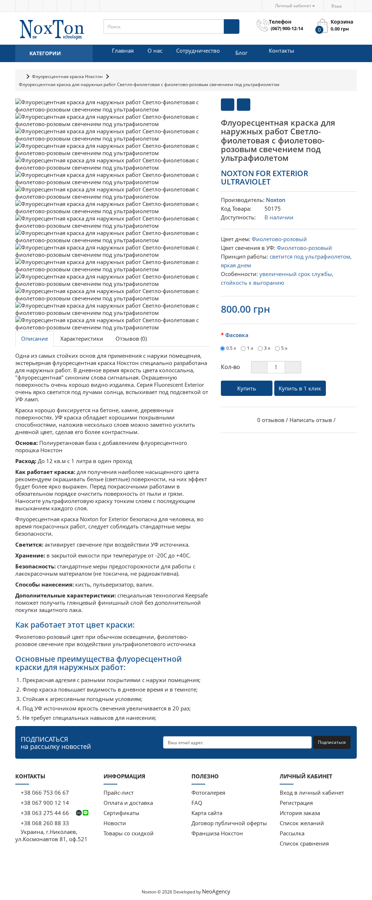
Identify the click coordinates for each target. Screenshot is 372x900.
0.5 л (231, 348)
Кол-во (230, 367)
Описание (34, 338)
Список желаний (302, 823)
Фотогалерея (208, 792)
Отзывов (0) (131, 338)
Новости (115, 823)
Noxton (276, 199)
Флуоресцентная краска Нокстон (67, 76)
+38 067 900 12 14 (44, 802)
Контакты (281, 50)
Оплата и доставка (128, 802)
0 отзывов (270, 419)
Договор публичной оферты (229, 823)
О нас (154, 50)
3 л (267, 348)
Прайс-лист (119, 792)
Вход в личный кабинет (312, 792)
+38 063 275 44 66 (44, 812)
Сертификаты (122, 812)
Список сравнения (304, 843)
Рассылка (292, 833)
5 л (284, 348)
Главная (123, 50)
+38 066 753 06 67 (44, 792)
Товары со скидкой (129, 833)
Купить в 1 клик (300, 388)
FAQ (196, 802)
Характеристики (81, 338)
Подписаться (332, 742)
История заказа (300, 812)
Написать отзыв (311, 419)
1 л (250, 348)
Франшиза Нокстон (217, 833)
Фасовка (236, 334)
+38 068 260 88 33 (44, 823)
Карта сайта (206, 812)
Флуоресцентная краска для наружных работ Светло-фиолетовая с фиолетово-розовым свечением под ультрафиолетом (149, 84)
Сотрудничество (198, 50)
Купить (246, 388)
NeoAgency (216, 891)
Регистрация (296, 802)
